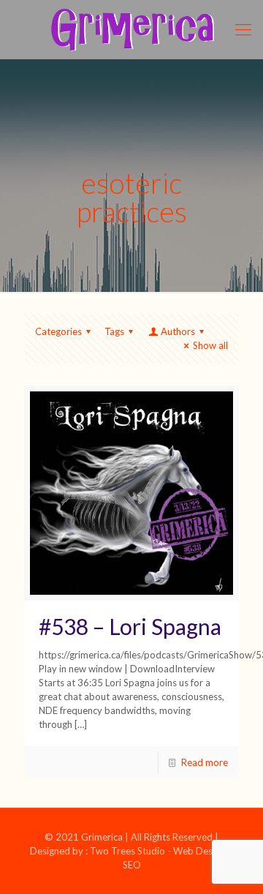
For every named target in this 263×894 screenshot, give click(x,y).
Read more (204, 762)
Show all (210, 345)
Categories (58, 331)
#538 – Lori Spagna (130, 626)
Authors (178, 331)
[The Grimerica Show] (131, 29)
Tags (114, 331)
